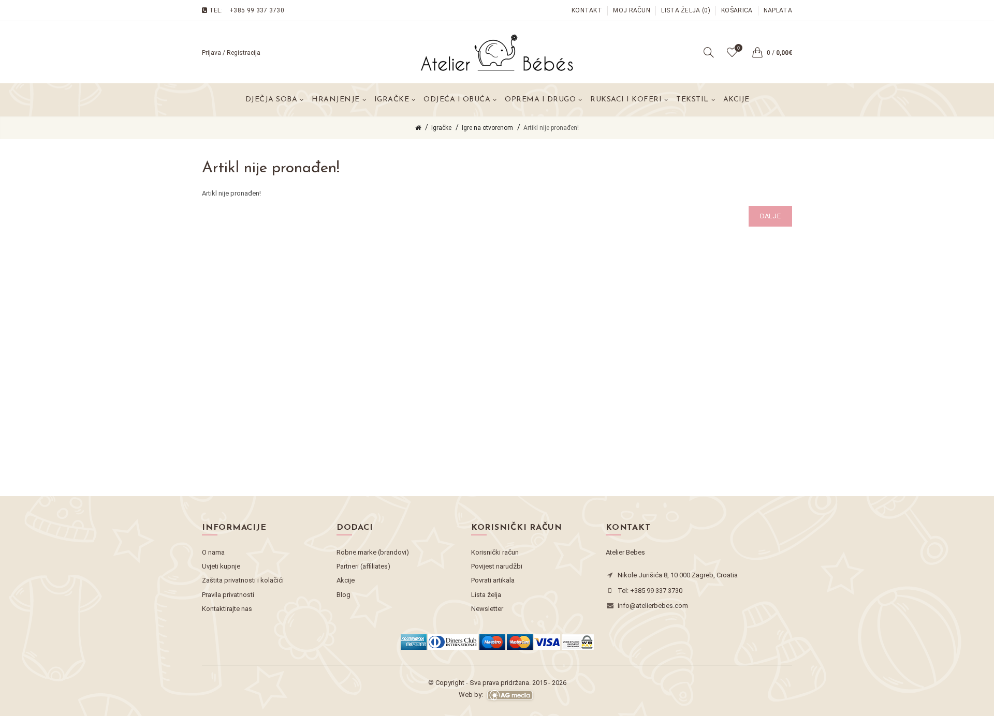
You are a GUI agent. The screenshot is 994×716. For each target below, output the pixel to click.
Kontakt (587, 10)
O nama (213, 552)
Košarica (736, 10)
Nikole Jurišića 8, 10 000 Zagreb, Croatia (678, 575)
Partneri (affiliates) (363, 566)
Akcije (736, 99)
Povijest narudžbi (496, 566)
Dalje (770, 216)
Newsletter (487, 609)
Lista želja (486, 595)
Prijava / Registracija (231, 52)
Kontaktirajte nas (227, 609)
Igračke (441, 127)
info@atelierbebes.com (653, 605)
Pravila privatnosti (228, 595)
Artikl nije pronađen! (551, 127)
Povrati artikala (493, 580)
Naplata (778, 10)
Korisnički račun (495, 552)
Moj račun (631, 10)
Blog (343, 595)
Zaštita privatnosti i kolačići (243, 580)
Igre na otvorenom (487, 127)
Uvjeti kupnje (221, 566)
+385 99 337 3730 (256, 10)
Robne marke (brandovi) (373, 552)
